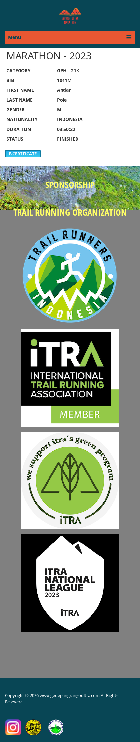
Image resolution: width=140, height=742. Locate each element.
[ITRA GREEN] (70, 477)
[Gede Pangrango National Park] (55, 727)
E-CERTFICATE (23, 154)
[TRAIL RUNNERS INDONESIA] (70, 272)
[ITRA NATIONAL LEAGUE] (70, 580)
